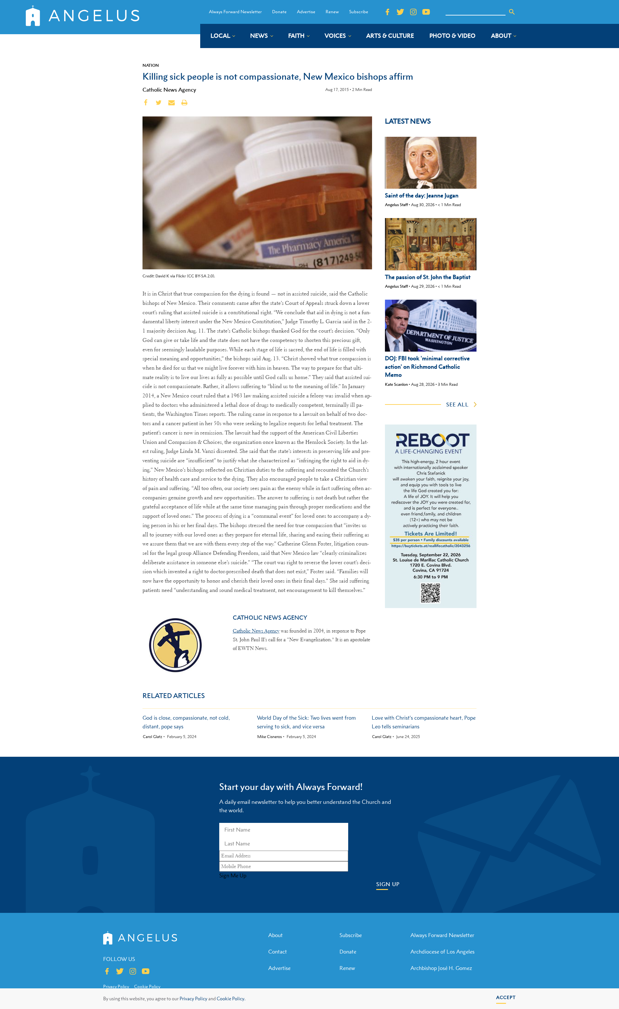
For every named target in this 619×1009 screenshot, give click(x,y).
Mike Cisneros (269, 736)
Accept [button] (506, 997)
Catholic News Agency (169, 89)
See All (457, 404)
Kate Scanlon (396, 384)
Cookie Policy (147, 986)
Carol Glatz (152, 736)
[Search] (512, 12)
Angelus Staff (396, 204)
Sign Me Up (232, 875)
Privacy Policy (193, 998)
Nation (150, 65)
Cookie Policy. (231, 998)
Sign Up (388, 884)
